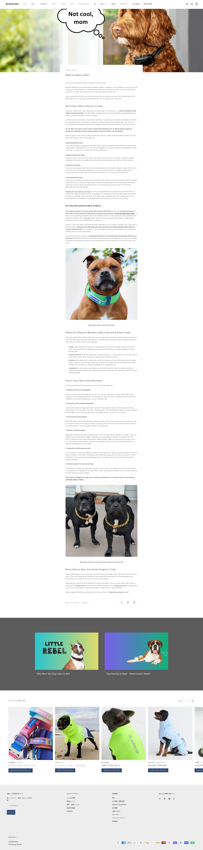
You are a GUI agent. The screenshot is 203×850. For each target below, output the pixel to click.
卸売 (113, 798)
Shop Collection (65, 770)
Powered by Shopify (15, 844)
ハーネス (63, 4)
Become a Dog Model (119, 804)
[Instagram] (164, 799)
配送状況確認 (148, 4)
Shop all (180, 701)
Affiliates (70, 811)
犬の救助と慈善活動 (118, 801)
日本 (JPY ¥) (12, 837)
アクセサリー (124, 4)
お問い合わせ (116, 811)
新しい (34, 4)
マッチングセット (84, 4)
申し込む (11, 812)
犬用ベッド (103, 4)
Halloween (43, 4)
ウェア (54, 4)
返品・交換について (73, 804)
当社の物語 (135, 4)
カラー (72, 4)
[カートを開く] (197, 4)
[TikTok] (174, 799)
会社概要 (115, 808)
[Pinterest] (169, 799)
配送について (71, 801)
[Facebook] (159, 799)
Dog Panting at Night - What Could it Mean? (129, 674)
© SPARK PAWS (13, 842)
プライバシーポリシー (119, 818)
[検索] (192, 4)
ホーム (25, 4)
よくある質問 (71, 798)
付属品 (113, 4)
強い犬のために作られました (20, 770)
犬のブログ (115, 814)
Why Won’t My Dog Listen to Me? (53, 674)
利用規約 (115, 821)
